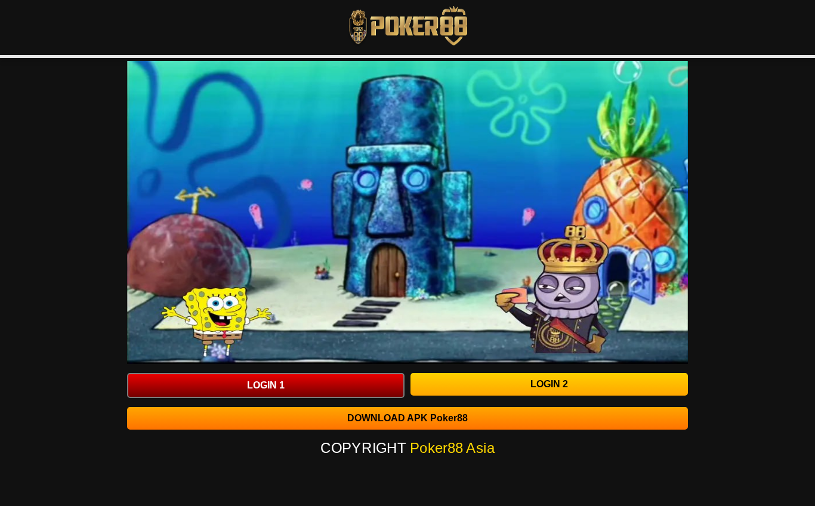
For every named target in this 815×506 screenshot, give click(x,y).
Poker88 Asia (452, 448)
